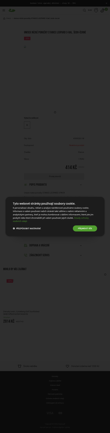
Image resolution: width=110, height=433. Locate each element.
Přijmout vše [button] (85, 228)
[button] (27, 228)
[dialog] (55, 216)
